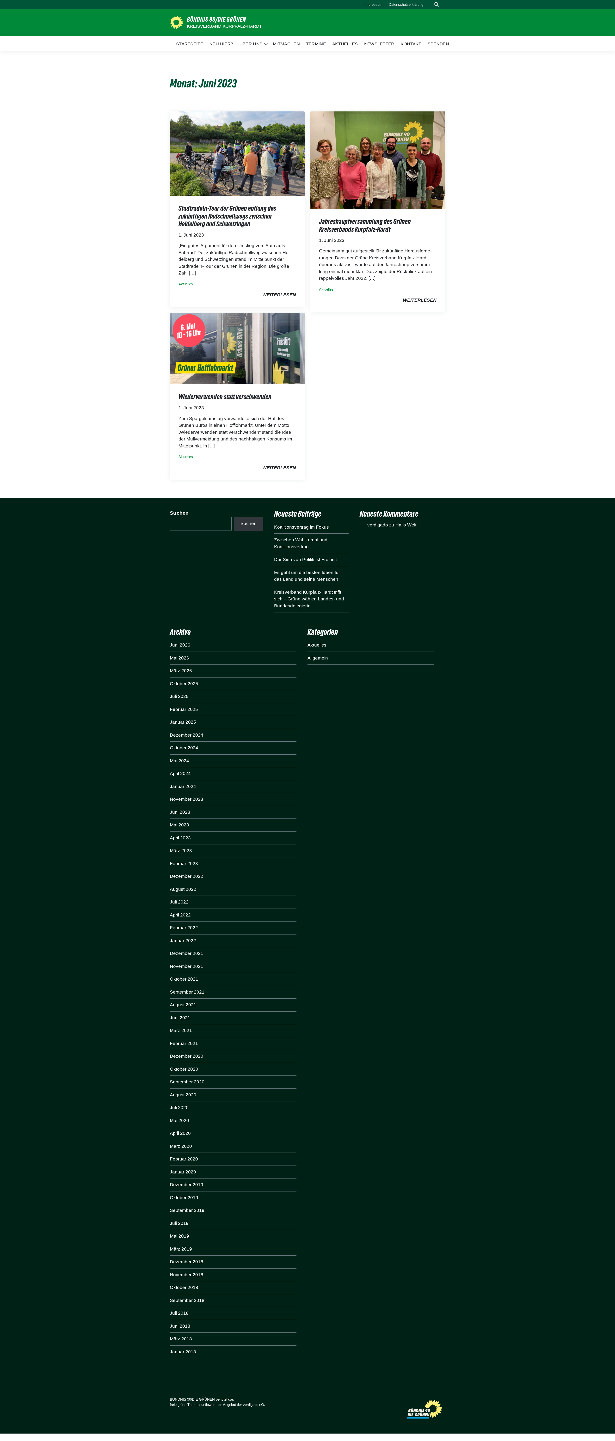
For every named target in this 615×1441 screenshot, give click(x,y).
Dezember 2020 (186, 1056)
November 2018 (186, 1274)
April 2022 (180, 914)
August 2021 (183, 1004)
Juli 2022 (179, 901)
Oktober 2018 (184, 1287)
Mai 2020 (179, 1120)
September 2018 (187, 1300)
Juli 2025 (179, 696)
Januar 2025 (183, 722)
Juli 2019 (179, 1223)
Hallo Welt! (406, 524)
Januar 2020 (183, 1171)
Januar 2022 (183, 940)
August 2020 (183, 1094)
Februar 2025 (184, 709)
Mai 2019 (179, 1236)
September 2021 (187, 992)
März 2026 (181, 670)
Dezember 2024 (186, 735)
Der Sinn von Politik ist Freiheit (305, 559)
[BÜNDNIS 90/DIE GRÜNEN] (176, 22)
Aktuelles (185, 284)
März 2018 (181, 1338)
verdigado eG (253, 1405)
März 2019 (181, 1249)
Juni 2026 (180, 644)
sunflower (207, 1405)
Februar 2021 (184, 1043)
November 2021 (186, 966)
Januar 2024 (183, 786)
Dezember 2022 (186, 876)
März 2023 (181, 850)
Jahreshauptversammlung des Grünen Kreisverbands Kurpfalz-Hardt (365, 225)
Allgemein (318, 657)
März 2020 (181, 1146)
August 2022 (183, 889)
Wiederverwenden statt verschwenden (224, 397)
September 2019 (187, 1210)
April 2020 (180, 1133)
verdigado (377, 524)
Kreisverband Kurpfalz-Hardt (224, 26)
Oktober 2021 (184, 979)
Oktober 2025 (184, 683)
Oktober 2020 (184, 1069)
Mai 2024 (179, 760)
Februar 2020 (184, 1158)
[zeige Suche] (436, 4)
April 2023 (180, 837)
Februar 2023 (184, 863)
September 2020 (187, 1081)
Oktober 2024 (184, 747)
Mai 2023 (179, 824)
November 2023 (186, 799)
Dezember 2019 (186, 1184)
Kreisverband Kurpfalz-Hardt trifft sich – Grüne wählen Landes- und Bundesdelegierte (309, 599)
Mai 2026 (179, 657)
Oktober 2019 (184, 1197)
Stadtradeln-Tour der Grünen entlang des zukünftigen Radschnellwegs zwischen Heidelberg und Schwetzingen (227, 216)
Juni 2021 (180, 1017)
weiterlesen (279, 294)
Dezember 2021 (186, 953)
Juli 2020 (179, 1107)
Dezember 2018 (186, 1261)
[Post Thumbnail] (237, 153)
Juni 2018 (180, 1326)
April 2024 (180, 773)
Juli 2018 (179, 1313)
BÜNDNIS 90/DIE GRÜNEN (216, 19)
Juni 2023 (180, 812)
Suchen (179, 513)
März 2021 (181, 1030)
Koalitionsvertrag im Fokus (301, 527)
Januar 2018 (183, 1351)
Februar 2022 (184, 927)
